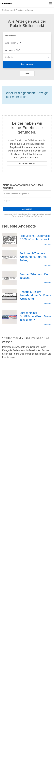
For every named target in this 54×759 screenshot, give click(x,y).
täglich (7, 201)
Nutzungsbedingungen (40, 214)
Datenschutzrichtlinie (23, 214)
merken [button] (47, 244)
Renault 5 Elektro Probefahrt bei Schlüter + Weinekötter (35, 295)
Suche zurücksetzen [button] (27, 163)
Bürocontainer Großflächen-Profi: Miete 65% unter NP (35, 316)
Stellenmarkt (10, 36)
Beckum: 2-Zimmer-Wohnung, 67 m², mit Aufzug (33, 257)
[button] (27, 73)
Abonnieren (27, 209)
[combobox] (27, 42)
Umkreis (9, 57)
